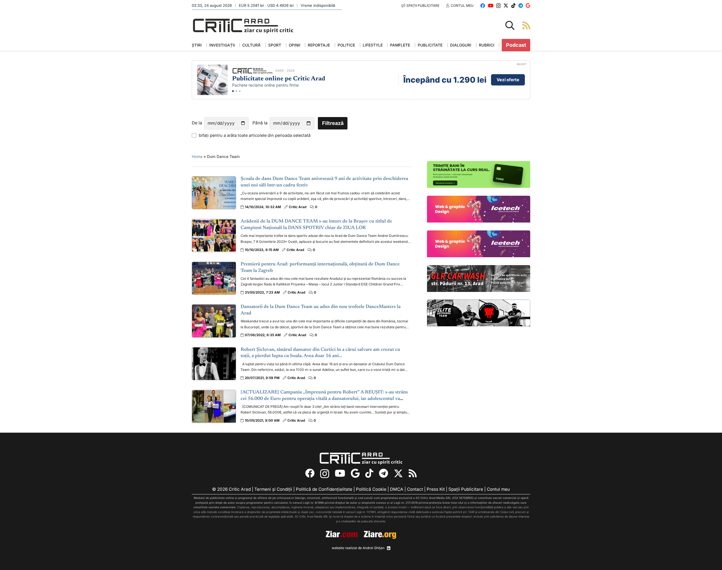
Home (197, 156)
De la (197, 123)
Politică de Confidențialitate (324, 489)
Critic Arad (298, 207)
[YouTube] (490, 5)
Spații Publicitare (465, 489)
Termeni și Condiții (273, 489)
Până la (260, 123)
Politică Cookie (371, 489)
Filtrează (333, 123)
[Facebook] (482, 5)
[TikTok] (513, 5)
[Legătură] (526, 25)
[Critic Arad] (243, 25)
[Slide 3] (240, 91)
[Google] (528, 5)
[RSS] (413, 473)
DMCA (396, 489)
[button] (510, 25)
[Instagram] (498, 5)
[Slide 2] (236, 91)
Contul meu (498, 489)
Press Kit (436, 489)
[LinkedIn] (388, 548)
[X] (505, 5)
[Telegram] (520, 5)
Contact (415, 489)
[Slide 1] (233, 91)
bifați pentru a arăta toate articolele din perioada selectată (255, 135)
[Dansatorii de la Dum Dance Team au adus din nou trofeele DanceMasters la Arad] (214, 321)
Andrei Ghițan (373, 548)
